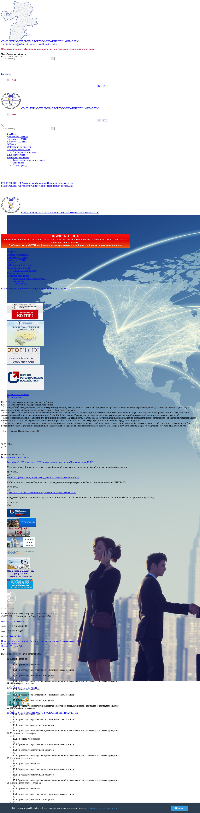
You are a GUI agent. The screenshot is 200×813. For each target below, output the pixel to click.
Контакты (6, 74)
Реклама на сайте (68, 641)
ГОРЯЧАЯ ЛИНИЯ (11, 183)
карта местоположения (12, 621)
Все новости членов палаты (15, 457)
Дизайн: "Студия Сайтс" (13, 646)
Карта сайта (83, 641)
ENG (104, 86)
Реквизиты (18, 162)
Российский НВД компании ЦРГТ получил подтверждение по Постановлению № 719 (50, 462)
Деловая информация (17, 136)
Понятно (179, 808)
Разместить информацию (34, 183)
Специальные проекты (18, 149)
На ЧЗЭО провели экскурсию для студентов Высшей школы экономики (43, 477)
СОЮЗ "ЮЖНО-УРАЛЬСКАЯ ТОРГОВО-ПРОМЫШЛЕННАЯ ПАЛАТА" (40, 41)
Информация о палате (18, 394)
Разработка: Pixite (10, 643)
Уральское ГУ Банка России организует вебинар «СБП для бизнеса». (41, 492)
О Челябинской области (19, 147)
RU (99, 86)
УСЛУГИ (12, 134)
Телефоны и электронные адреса (29, 160)
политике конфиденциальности (103, 808)
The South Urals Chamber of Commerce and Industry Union (29, 44)
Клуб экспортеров (16, 155)
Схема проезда (20, 165)
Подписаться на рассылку (60, 183)
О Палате (11, 144)
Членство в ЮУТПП (17, 139)
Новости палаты (15, 397)
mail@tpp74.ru (14, 636)
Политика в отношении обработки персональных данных (30, 641)
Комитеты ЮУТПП (17, 141)
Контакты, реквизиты (18, 157)
